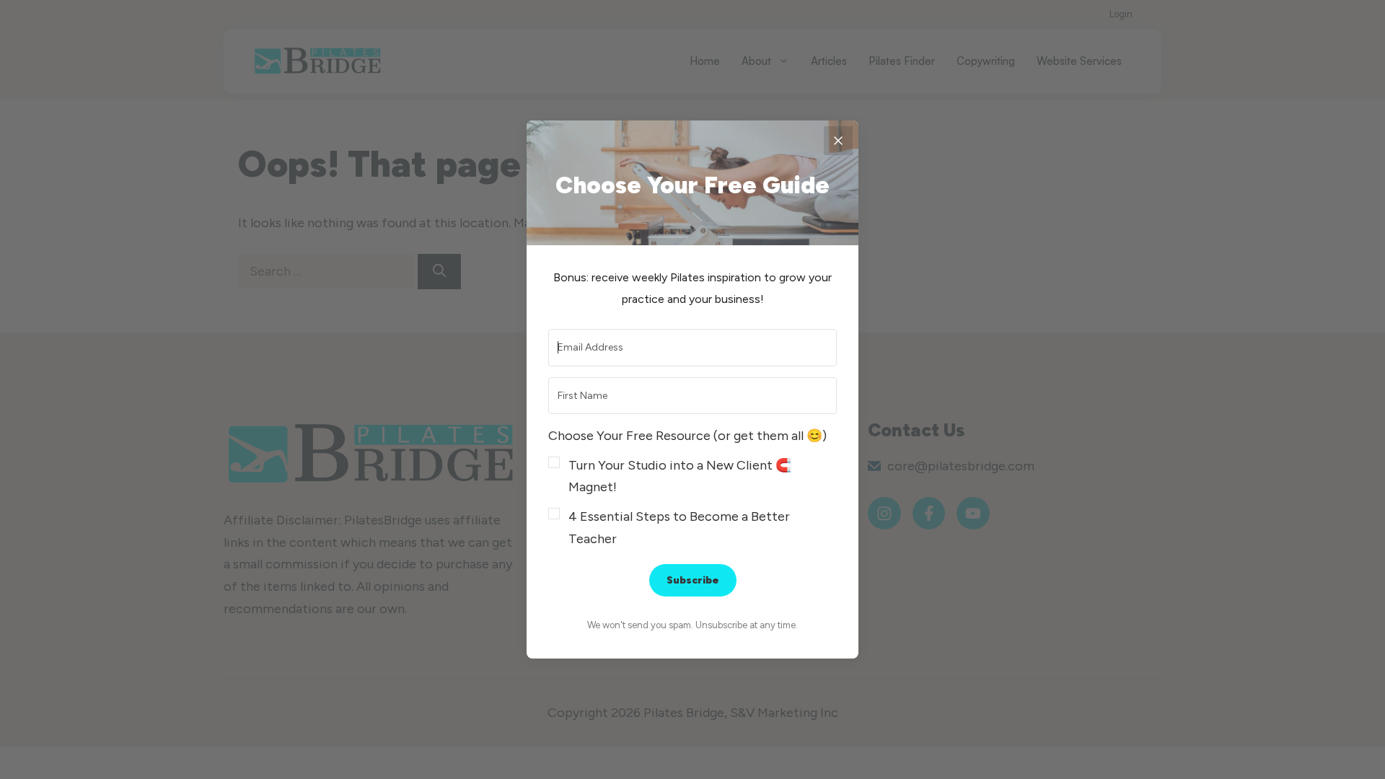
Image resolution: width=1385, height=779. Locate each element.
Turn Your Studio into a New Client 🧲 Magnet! (679, 476)
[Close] (838, 140)
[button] (692, 487)
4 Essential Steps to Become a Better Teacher (679, 528)
